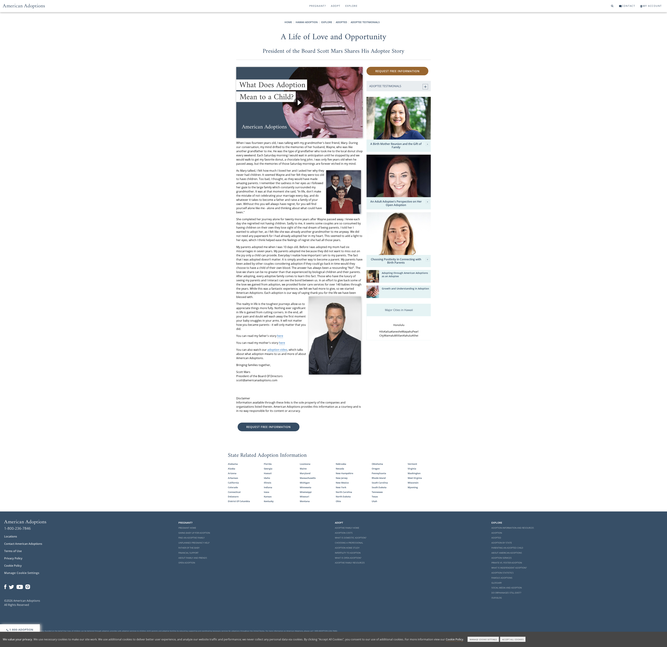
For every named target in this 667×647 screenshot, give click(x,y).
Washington (414, 473)
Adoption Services (501, 557)
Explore (351, 5)
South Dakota (379, 487)
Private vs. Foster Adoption (506, 562)
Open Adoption (186, 562)
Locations (10, 536)
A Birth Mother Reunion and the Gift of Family (396, 145)
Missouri (304, 496)
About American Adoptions (506, 552)
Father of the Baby (189, 547)
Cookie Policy (13, 566)
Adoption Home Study (347, 547)
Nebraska (341, 463)
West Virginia (415, 478)
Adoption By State (501, 542)
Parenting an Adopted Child (507, 547)
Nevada (340, 468)
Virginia (412, 468)
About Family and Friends (192, 557)
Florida (268, 463)
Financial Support (188, 552)
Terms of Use (13, 551)
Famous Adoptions (501, 577)
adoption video (277, 350)
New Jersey (342, 478)
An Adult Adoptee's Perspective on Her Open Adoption (396, 203)
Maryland (305, 473)
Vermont (412, 463)
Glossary (496, 582)
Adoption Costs (344, 532)
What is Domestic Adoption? (350, 537)
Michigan (305, 482)
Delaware (233, 496)
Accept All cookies (513, 639)
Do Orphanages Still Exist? (506, 592)
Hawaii (268, 473)
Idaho (267, 478)
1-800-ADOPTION (21, 629)
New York (341, 487)
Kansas (267, 496)
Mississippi (306, 492)
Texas (375, 496)
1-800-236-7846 (17, 528)
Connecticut (234, 492)
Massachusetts (308, 478)
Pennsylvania (379, 473)
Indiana (268, 487)
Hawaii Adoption (307, 22)
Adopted (341, 22)
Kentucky (269, 501)
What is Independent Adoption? (509, 567)
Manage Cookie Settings (21, 573)
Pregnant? (317, 5)
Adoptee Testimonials (365, 22)
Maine (303, 468)
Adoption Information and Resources (512, 527)
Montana (305, 501)
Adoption (496, 532)
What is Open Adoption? (348, 557)
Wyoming (413, 487)
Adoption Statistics (502, 572)
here (280, 336)
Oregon (376, 468)
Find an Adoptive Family (191, 537)
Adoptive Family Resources (350, 562)
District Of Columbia (239, 501)
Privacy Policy (13, 558)
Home (288, 22)
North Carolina (344, 492)
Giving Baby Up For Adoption (194, 532)
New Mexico (342, 482)
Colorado (233, 487)
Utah (374, 501)
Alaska (231, 468)
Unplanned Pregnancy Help (193, 542)
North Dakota (343, 496)
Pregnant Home (187, 527)
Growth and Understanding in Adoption (405, 288)
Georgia (268, 468)
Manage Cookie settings (483, 639)
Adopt (335, 5)
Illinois (267, 482)
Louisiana (305, 463)
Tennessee (377, 492)
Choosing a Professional (349, 542)
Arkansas (233, 478)
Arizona (232, 473)
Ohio (338, 501)
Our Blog (496, 597)
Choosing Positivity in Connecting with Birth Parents (396, 261)
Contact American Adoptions (23, 544)
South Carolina (380, 482)
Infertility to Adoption (348, 552)
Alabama (233, 463)
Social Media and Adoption (506, 587)
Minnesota (305, 487)
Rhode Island (379, 478)
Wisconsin (413, 482)
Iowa (266, 492)
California (233, 482)
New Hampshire (344, 473)
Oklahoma (377, 463)
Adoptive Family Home (347, 527)
